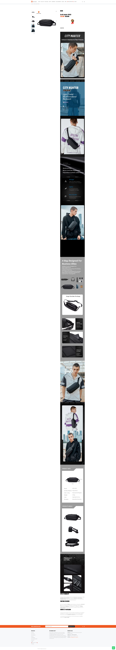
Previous (37, 21)
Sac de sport (33, 635)
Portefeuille (33, 637)
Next (56, 21)
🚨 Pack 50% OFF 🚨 (34, 642)
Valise (32, 641)
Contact (32, 643)
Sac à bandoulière (34, 638)
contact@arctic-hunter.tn (74, 637)
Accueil (32, 632)
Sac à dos (33, 633)
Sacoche (32, 640)
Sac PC (32, 636)
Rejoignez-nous (71, 626)
